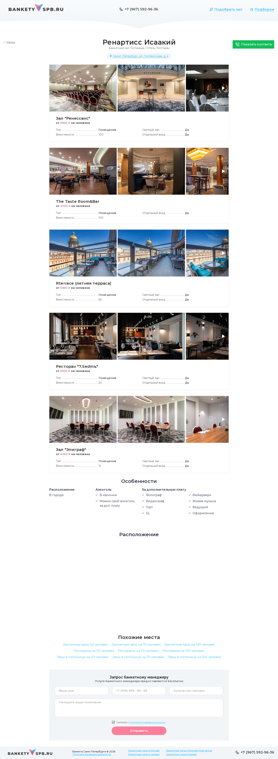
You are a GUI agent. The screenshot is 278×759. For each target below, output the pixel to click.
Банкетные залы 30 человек (85, 644)
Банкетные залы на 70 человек (136, 644)
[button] (224, 90)
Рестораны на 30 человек (94, 651)
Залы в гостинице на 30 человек (83, 657)
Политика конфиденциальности (91, 754)
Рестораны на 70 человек (138, 651)
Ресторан (162, 48)
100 (101, 134)
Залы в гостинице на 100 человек (194, 657)
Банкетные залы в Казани (181, 754)
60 (100, 299)
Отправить (139, 731)
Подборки (264, 9)
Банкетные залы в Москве (144, 750)
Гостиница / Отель (142, 48)
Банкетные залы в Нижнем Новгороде (189, 750)
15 (100, 466)
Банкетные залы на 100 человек (190, 644)
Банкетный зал (119, 48)
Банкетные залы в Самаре (144, 754)
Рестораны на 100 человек (183, 651)
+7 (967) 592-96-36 (141, 9)
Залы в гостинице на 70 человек (138, 657)
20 (100, 382)
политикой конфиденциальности (147, 722)
